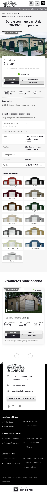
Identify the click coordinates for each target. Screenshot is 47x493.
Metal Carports (31, 421)
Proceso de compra (11, 439)
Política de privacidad (33, 463)
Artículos (29, 447)
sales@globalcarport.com (22, 391)
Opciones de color (32, 442)
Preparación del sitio (11, 443)
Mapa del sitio (31, 467)
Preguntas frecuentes (12, 463)
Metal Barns (8, 422)
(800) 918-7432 (18, 385)
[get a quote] (37, 3)
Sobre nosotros (10, 459)
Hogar (3, 13)
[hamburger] (43, 3)
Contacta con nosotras (34, 458)
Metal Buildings (9, 426)
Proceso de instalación (34, 438)
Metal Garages (12, 13)
